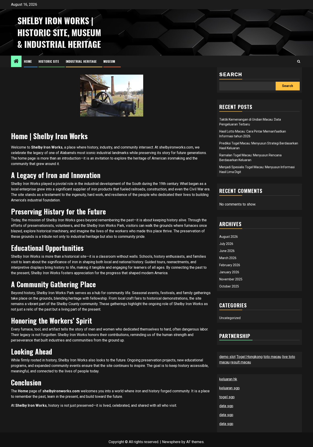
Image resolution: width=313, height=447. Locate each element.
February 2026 (229, 265)
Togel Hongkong (249, 357)
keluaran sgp (229, 388)
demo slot (227, 357)
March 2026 (227, 258)
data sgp (226, 406)
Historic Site (48, 61)
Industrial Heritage (81, 61)
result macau (241, 362)
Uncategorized (230, 318)
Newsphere (171, 442)
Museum (109, 61)
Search (230, 74)
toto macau (272, 357)
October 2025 (229, 286)
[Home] (16, 61)
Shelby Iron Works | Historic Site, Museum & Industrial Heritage (59, 32)
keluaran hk (228, 379)
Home (28, 61)
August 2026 (228, 236)
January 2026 (229, 272)
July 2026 (226, 244)
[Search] (299, 61)
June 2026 (227, 251)
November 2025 (230, 279)
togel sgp (227, 397)
